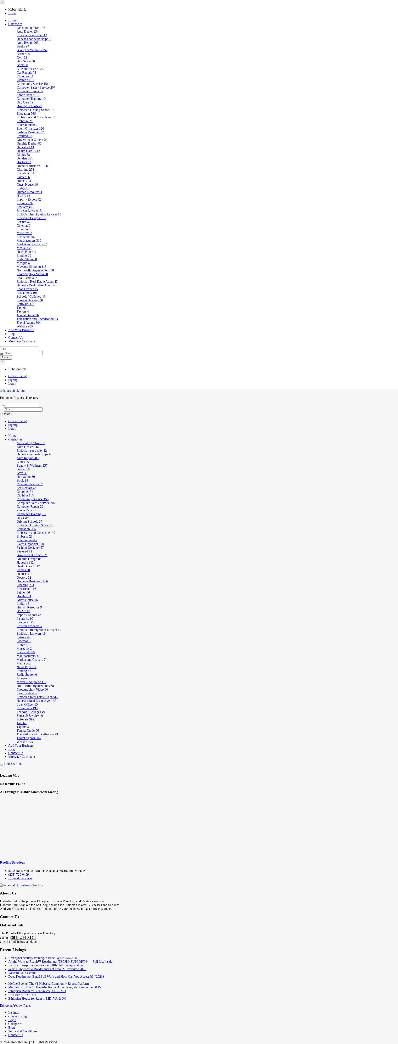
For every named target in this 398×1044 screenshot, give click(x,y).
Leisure (23, 222)
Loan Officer (27, 289)
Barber (23, 54)
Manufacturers (29, 240)
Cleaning (25, 169)
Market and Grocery (32, 244)
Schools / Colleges (31, 296)
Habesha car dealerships (34, 39)
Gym (22, 57)
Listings (13, 1012)
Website (25, 326)
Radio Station (27, 259)
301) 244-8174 (23, 937)
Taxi (22, 307)
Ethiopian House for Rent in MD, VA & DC (37, 998)
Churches (25, 76)
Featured (24, 136)
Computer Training (31, 98)
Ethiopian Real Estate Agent (37, 281)
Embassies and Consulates (36, 117)
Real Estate (27, 278)
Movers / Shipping (31, 266)
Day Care (25, 102)
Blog (11, 334)
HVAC (23, 195)
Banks (23, 46)
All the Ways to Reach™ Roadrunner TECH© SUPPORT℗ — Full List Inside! (60, 961)
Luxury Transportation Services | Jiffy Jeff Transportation (45, 965)
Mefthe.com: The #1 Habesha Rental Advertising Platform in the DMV (54, 987)
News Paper (26, 251)
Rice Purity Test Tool (22, 995)
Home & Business (32, 166)
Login (12, 383)
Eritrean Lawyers (29, 210)
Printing (24, 255)
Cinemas (23, 225)
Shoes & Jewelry (30, 300)
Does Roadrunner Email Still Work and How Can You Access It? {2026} (56, 976)
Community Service (33, 83)
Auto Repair (28, 42)
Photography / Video (32, 274)
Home (12, 13)
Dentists (25, 158)
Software (25, 304)
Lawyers (25, 207)
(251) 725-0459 (18, 874)
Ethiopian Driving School (35, 110)
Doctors (24, 162)
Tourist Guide (28, 315)
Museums (24, 233)
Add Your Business (21, 330)
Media (24, 248)
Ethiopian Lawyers (31, 218)
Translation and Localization (37, 319)
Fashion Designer (30, 132)
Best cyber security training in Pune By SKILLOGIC (43, 958)
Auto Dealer (28, 31)
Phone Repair (28, 95)
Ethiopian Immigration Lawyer (39, 214)
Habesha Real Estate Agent (36, 285)
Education (26, 113)
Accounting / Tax (31, 27)
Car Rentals (26, 72)
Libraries (24, 229)
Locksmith (26, 236)
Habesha (25, 147)
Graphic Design (29, 143)
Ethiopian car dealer (32, 35)
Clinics (23, 154)
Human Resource (29, 192)
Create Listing (17, 376)
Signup (13, 380)
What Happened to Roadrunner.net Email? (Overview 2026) (47, 969)
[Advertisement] (199, 827)
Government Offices (32, 139)
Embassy (25, 121)
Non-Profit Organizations (35, 270)
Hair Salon (26, 61)
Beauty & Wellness (32, 50)
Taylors (23, 311)
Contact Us (15, 337)
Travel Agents (29, 322)
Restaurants (27, 292)
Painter (23, 177)
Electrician (26, 173)
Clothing (25, 80)
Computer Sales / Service (36, 87)
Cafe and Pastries (30, 69)
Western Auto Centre (22, 973)
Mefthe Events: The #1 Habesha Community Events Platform (48, 983)
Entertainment (27, 125)
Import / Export (29, 199)
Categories (15, 24)
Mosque (23, 263)
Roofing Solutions (12, 862)
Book (22, 65)
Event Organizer (30, 128)
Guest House (27, 184)
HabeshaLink (13, 763)
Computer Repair (30, 91)
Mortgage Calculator (21, 341)
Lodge (23, 188)
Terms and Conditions (22, 1031)
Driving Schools (29, 106)
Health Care (28, 151)
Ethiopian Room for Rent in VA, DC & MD (37, 991)
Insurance (25, 203)
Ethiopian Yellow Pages (15, 1005)
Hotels (24, 181)
